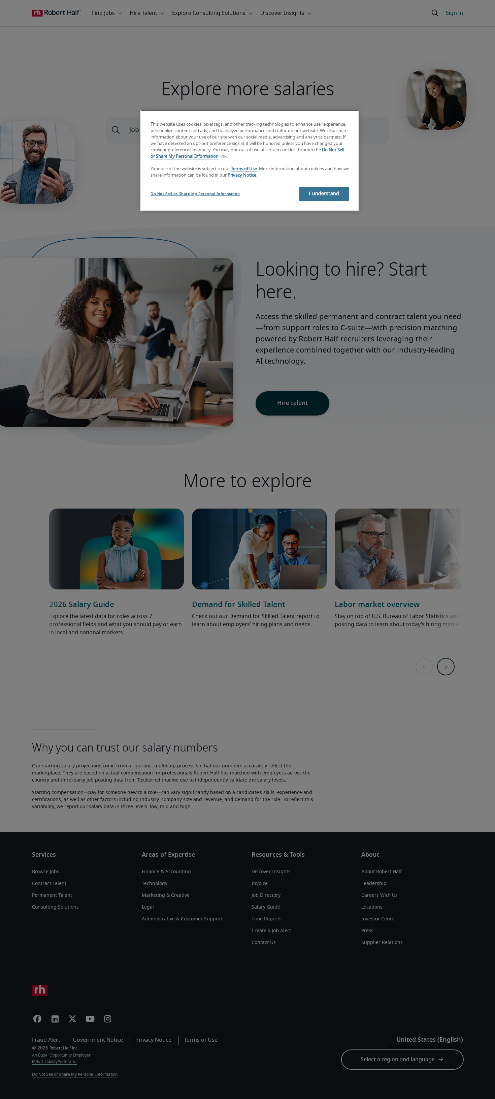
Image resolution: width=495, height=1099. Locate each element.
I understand (324, 193)
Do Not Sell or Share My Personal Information (195, 194)
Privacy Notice (242, 175)
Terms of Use (244, 169)
